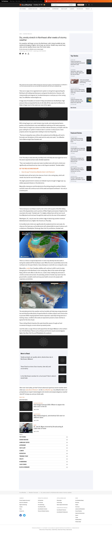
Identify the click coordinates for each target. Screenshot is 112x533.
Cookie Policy (55, 529)
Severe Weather (78, 511)
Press (20, 509)
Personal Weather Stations (43, 511)
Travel (76, 517)
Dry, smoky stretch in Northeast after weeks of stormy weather (56, 492)
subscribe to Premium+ (31, 390)
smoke (28, 268)
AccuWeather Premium (61, 510)
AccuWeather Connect (42, 509)
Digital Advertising (23, 504)
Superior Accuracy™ (38, 1)
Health (76, 504)
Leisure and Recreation (80, 509)
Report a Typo (21, 397)
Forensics (23, 1)
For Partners (40, 502)
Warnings (12, 1)
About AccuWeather (23, 502)
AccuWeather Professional (62, 512)
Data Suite (17, 1)
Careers (20, 506)
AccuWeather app (48, 390)
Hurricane (77, 506)
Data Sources (69, 529)
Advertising (30, 1)
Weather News (37, 414)
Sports (76, 515)
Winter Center (78, 521)
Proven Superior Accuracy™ (24, 500)
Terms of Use (42, 529)
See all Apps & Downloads (62, 504)
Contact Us (21, 511)
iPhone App (59, 500)
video (35, 425)
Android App (59, 502)
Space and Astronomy (79, 513)
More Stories (73, 107)
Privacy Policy (48, 529)
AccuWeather (22, 492)
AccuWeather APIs (41, 506)
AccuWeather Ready (79, 500)
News (20, 33)
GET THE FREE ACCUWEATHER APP (28, 168)
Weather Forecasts (27, 33)
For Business (5, 1)
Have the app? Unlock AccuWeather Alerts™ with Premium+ (38, 172)
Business (77, 502)
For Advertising (41, 504)
